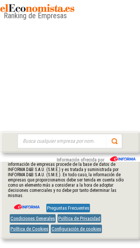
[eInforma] (26, 204)
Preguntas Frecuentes (68, 208)
